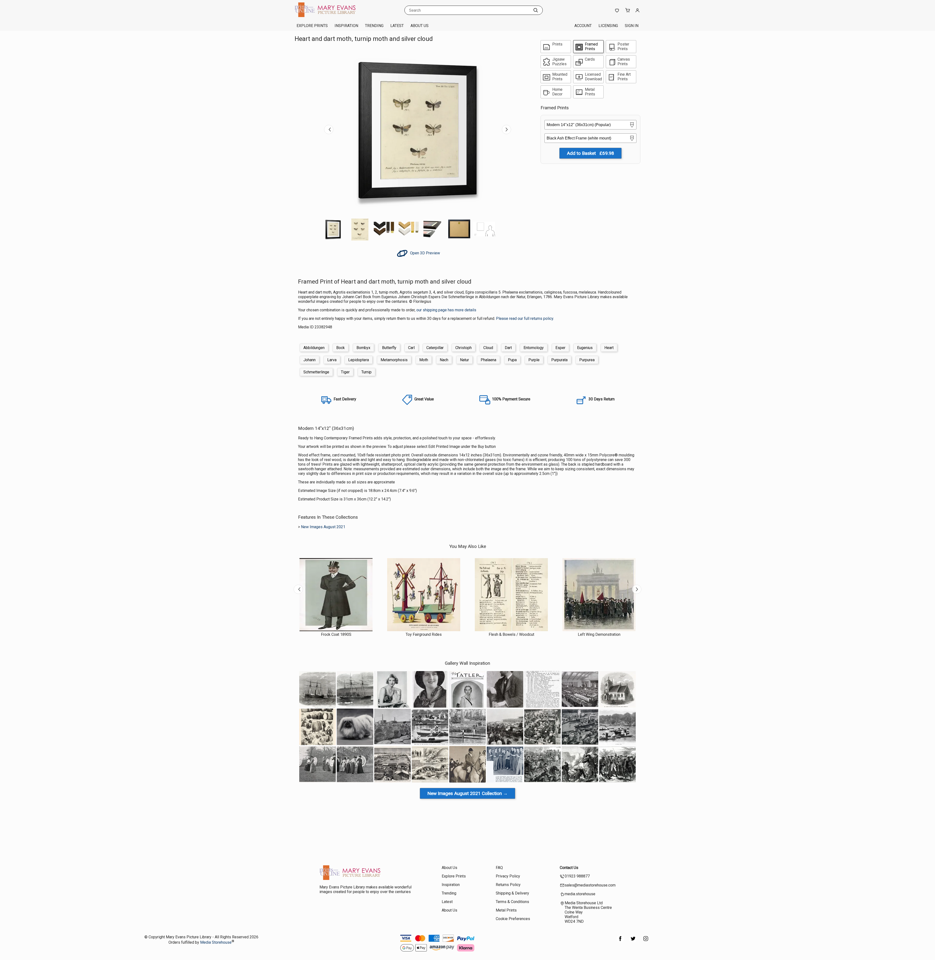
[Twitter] (633, 941)
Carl (411, 347)
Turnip (366, 372)
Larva (332, 360)
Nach (444, 360)
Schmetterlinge (316, 372)
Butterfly (389, 347)
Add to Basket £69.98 (590, 153)
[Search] (536, 10)
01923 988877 (577, 876)
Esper (560, 347)
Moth (423, 360)
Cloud (488, 347)
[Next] (506, 129)
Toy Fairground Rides (424, 634)
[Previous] (328, 129)
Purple (534, 360)
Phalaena (488, 360)
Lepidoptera (358, 360)
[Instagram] (646, 941)
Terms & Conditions (512, 901)
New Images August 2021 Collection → (467, 793)
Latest (397, 25)
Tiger (345, 372)
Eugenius (585, 347)
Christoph (463, 347)
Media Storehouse (216, 942)
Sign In (631, 25)
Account (583, 25)
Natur (464, 360)
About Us (420, 25)
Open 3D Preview (424, 253)
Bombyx (363, 347)
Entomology (534, 347)
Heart (609, 347)
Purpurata (559, 360)
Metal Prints (506, 910)
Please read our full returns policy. (525, 318)
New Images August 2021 (323, 527)
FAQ (499, 867)
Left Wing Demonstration (599, 634)
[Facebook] (620, 941)
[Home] (325, 15)
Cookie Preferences (513, 918)
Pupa (512, 360)
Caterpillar (435, 347)
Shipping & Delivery (512, 893)
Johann (309, 360)
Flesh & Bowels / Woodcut (511, 634)
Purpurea (587, 360)
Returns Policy (508, 884)
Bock (340, 347)
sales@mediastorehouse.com (590, 885)
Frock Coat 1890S (336, 634)
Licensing (608, 25)
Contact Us (569, 867)
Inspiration (346, 25)
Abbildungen (314, 347)
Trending (374, 25)
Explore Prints (312, 25)
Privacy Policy (508, 876)
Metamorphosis (394, 360)
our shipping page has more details (446, 310)
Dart (508, 347)
